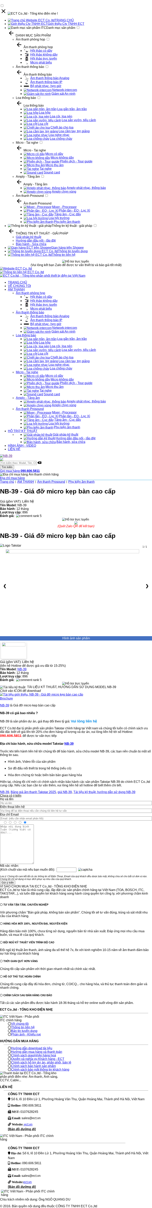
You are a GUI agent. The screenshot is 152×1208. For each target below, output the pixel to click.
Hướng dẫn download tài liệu (31, 1048)
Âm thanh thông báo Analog (49, 78)
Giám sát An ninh (63, 93)
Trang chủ (7, 481)
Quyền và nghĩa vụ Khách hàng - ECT (37, 1059)
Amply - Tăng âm (28, 176)
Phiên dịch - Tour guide (76, 161)
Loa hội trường (58, 218)
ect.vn (27, 1124)
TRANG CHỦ (64, 20)
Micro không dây (62, 157)
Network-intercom (64, 90)
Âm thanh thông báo (30, 66)
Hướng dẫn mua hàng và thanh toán (36, 1051)
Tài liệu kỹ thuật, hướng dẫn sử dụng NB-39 (104, 792)
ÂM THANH (16, 289)
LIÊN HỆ (14, 449)
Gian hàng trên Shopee (67, 247)
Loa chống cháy (61, 138)
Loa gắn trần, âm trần (72, 109)
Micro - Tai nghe (27, 142)
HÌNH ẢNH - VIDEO (22, 445)
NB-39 (22, 669)
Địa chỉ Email (9, 814)
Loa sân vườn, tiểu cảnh (79, 120)
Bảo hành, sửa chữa (70, 442)
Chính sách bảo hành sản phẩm (33, 1066)
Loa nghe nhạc (58, 135)
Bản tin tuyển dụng (24, 1031)
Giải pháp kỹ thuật (28, 237)
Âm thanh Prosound (30, 195)
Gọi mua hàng (20, 471)
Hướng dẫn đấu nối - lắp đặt (36, 240)
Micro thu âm (55, 165)
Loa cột (43, 124)
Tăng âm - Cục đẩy (67, 214)
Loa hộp (44, 112)
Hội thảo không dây (44, 54)
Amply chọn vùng (64, 191)
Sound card (52, 172)
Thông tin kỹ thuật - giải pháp (72, 225)
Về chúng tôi (20, 1023)
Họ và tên (6, 799)
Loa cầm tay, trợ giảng (74, 131)
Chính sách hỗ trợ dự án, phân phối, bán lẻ (41, 1062)
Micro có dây (54, 154)
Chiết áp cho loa (61, 127)
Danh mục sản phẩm (60, 27)
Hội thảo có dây (41, 50)
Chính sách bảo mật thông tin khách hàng (40, 1069)
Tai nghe (46, 168)
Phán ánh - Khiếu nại (26, 1034)
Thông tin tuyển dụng (73, 251)
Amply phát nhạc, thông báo (86, 187)
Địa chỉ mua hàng (12, 478)
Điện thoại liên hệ (12, 806)
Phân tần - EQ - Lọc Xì (74, 210)
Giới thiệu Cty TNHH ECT (66, 23)
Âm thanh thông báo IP (46, 82)
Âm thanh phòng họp (30, 39)
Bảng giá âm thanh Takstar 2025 (33, 792)
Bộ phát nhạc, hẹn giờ (45, 86)
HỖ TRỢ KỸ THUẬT (22, 431)
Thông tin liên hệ (63, 254)
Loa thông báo (26, 97)
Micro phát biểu (41, 62)
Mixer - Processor (64, 207)
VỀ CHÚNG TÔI (19, 286)
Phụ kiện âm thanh (67, 221)
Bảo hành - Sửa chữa (31, 244)
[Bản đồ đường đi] (22, 1129)
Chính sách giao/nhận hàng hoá (33, 1055)
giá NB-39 (65, 792)
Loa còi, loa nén (61, 116)
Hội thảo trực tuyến (43, 58)
